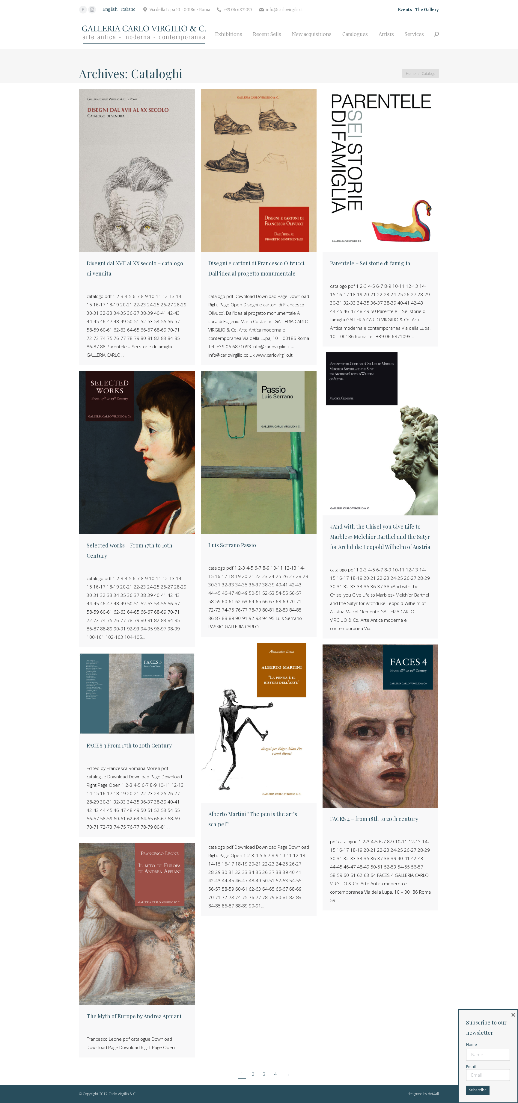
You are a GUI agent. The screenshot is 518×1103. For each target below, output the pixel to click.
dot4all (433, 1093)
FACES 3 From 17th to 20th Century (129, 745)
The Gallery (427, 9)
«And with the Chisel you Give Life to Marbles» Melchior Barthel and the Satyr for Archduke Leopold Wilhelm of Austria (380, 536)
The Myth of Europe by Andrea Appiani (134, 1016)
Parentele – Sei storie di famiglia (370, 263)
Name (471, 1044)
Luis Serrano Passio (232, 545)
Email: (471, 1066)
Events (405, 9)
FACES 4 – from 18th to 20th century (374, 818)
